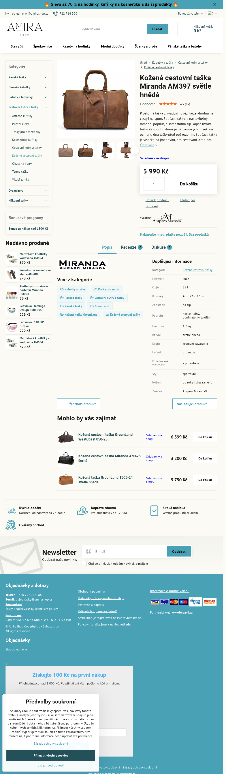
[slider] (168, 104)
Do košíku (189, 184)
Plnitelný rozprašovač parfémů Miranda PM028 (34, 290)
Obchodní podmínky (91, 591)
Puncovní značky (89, 624)
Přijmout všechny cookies (51, 755)
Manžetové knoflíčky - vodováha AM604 (34, 256)
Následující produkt (192, 404)
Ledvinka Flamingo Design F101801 (32, 308)
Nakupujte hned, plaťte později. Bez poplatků (174, 234)
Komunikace (14, 604)
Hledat (157, 29)
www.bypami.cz (182, 612)
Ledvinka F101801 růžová (32, 324)
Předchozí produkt (82, 404)
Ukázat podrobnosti (51, 765)
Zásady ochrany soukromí (140, 767)
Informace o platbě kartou (169, 590)
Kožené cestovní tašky (198, 270)
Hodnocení (148, 104)
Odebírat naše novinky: (59, 559)
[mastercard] (174, 604)
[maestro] (183, 604)
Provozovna (13, 615)
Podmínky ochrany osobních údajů (101, 598)
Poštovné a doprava (91, 605)
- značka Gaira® (106, 611)
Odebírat (179, 551)
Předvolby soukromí (106, 767)
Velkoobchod (86, 611)
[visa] (155, 604)
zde (128, 624)
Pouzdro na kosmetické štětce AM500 (35, 272)
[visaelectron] (164, 604)
